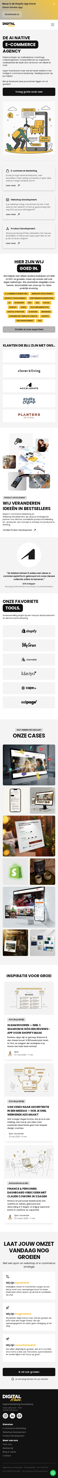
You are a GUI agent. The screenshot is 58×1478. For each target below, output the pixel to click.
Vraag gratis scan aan (29, 91)
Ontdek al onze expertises (29, 329)
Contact (7, 1455)
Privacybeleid (29, 1467)
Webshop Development (14, 1432)
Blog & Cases (9, 1452)
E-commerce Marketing (14, 1428)
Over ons (7, 1444)
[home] (9, 24)
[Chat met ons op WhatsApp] (53, 1473)
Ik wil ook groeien (29, 1372)
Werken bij (8, 1448)
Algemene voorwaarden (13, 1467)
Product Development (13, 1436)
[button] (52, 24)
